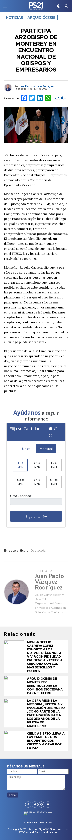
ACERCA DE (30, 822)
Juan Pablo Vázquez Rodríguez (37, 86)
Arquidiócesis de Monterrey (41, 832)
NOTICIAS (46, 822)
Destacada (38, 550)
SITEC (21, 832)
